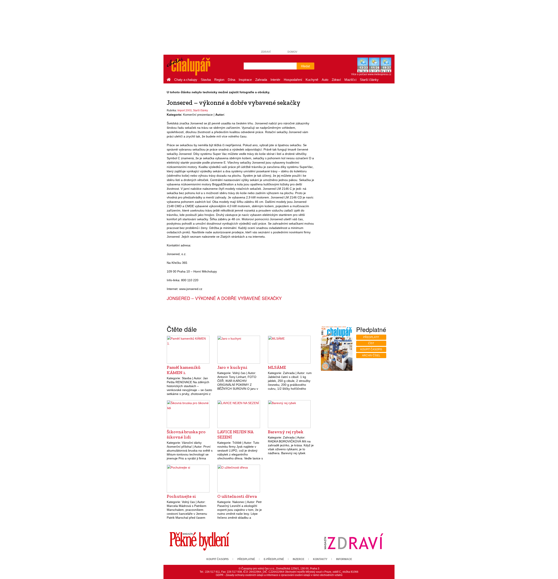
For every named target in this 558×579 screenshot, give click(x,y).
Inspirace (245, 79)
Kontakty (320, 559)
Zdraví (265, 51)
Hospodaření (293, 79)
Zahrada (261, 79)
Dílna (231, 79)
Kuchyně (312, 79)
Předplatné (246, 559)
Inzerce (298, 559)
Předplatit (371, 337)
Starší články (369, 79)
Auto (325, 79)
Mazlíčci (350, 79)
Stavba (206, 79)
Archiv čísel (371, 355)
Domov (292, 51)
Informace (344, 559)
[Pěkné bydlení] (199, 541)
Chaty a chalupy (185, 79)
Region (219, 79)
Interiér (275, 79)
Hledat (305, 66)
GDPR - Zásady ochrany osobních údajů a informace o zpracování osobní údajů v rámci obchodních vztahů (279, 575)
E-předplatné (274, 559)
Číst (371, 343)
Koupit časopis (371, 349)
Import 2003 (184, 110)
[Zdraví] (353, 541)
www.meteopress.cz (379, 74)
